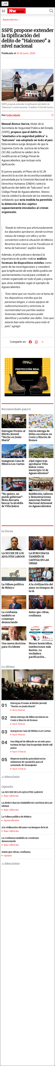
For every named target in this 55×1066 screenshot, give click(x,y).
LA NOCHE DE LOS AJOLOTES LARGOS (13, 555)
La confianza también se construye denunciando (10, 617)
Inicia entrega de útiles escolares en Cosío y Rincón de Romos (29, 719)
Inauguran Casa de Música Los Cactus (30, 731)
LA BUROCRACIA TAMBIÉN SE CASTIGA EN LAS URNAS (39, 558)
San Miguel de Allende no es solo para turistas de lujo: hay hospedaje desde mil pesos (31, 744)
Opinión (8, 855)
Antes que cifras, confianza (39, 614)
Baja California (11, 796)
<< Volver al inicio (10, 776)
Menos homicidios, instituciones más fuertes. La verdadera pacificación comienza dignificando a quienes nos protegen (41, 650)
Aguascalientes (10, 19)
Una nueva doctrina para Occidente (14, 645)
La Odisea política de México (13, 586)
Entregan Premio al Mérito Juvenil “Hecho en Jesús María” (28, 705)
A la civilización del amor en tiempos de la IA (41, 588)
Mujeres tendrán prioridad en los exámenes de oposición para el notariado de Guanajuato (28, 761)
